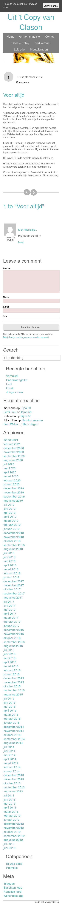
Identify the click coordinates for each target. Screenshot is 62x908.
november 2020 (13, 452)
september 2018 (14, 545)
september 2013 (14, 787)
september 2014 (14, 739)
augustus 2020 (13, 460)
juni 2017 (9, 605)
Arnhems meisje (29, 36)
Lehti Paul (9, 412)
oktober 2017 (12, 589)
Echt (9, 384)
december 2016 (13, 630)
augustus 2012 (13, 840)
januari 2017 (11, 625)
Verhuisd (12, 376)
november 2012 (13, 827)
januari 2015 (11, 722)
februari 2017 (12, 621)
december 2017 (13, 581)
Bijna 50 (25, 408)
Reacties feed (12, 891)
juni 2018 (9, 557)
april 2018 (9, 565)
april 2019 (9, 516)
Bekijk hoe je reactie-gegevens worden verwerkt (26, 337)
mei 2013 (9, 803)
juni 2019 (9, 508)
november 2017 (13, 585)
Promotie (12, 867)
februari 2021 (12, 444)
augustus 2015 (13, 694)
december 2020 (13, 448)
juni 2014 (9, 751)
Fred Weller (10, 424)
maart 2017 (10, 617)
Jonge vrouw (14, 392)
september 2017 (14, 593)
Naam (6, 297)
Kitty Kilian (24, 229)
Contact (50, 36)
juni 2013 (9, 799)
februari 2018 (12, 573)
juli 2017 (8, 601)
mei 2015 (9, 706)
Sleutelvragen (39, 49)
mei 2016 (9, 658)
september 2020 (14, 456)
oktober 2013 (12, 783)
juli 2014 (8, 747)
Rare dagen (30, 424)
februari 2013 (12, 815)
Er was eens (22, 82)
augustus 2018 (13, 549)
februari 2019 (12, 524)
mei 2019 (9, 512)
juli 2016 (8, 650)
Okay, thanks (51, 6)
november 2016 (13, 634)
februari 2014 (12, 767)
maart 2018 (10, 569)
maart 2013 (10, 811)
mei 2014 (9, 755)
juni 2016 (9, 654)
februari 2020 (12, 480)
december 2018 (13, 533)
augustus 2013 (13, 791)
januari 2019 (11, 529)
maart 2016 (10, 666)
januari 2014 (11, 771)
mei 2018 (9, 561)
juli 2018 (8, 553)
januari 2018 (11, 577)
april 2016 (9, 662)
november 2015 (13, 682)
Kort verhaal (42, 43)
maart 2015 (10, 714)
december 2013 (13, 775)
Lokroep (19, 49)
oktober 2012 (12, 832)
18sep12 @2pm (10, 238)
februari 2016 (12, 670)
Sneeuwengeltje (16, 380)
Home (10, 36)
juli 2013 (8, 795)
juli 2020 (8, 464)
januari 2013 (11, 819)
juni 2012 (9, 848)
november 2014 (13, 731)
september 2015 (14, 690)
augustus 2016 (13, 646)
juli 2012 (8, 844)
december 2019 (13, 488)
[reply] (20, 242)
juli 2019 (8, 504)
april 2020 (9, 472)
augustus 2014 (13, 743)
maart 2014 (10, 763)
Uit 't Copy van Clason (31, 21)
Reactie (6, 268)
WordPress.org (13, 895)
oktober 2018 (12, 541)
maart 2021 (10, 440)
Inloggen (9, 883)
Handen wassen (32, 420)
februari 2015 (12, 718)
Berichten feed (12, 887)
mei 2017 (9, 609)
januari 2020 (11, 484)
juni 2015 (9, 702)
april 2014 (9, 759)
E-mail (6, 306)
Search (11, 349)
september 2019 (14, 496)
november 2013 (13, 779)
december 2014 (13, 726)
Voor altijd (13, 94)
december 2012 (13, 823)
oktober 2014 (12, 735)
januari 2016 (11, 674)
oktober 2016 (12, 638)
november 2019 (13, 492)
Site (5, 316)
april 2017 (9, 613)
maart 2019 (10, 520)
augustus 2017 (13, 597)
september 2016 (14, 642)
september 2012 (14, 836)
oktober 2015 (12, 686)
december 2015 (13, 678)
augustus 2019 (13, 500)
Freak (10, 388)
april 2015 (9, 710)
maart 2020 (10, 476)
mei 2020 (9, 468)
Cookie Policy (20, 43)
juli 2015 (8, 698)
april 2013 (9, 807)
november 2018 (13, 537)
